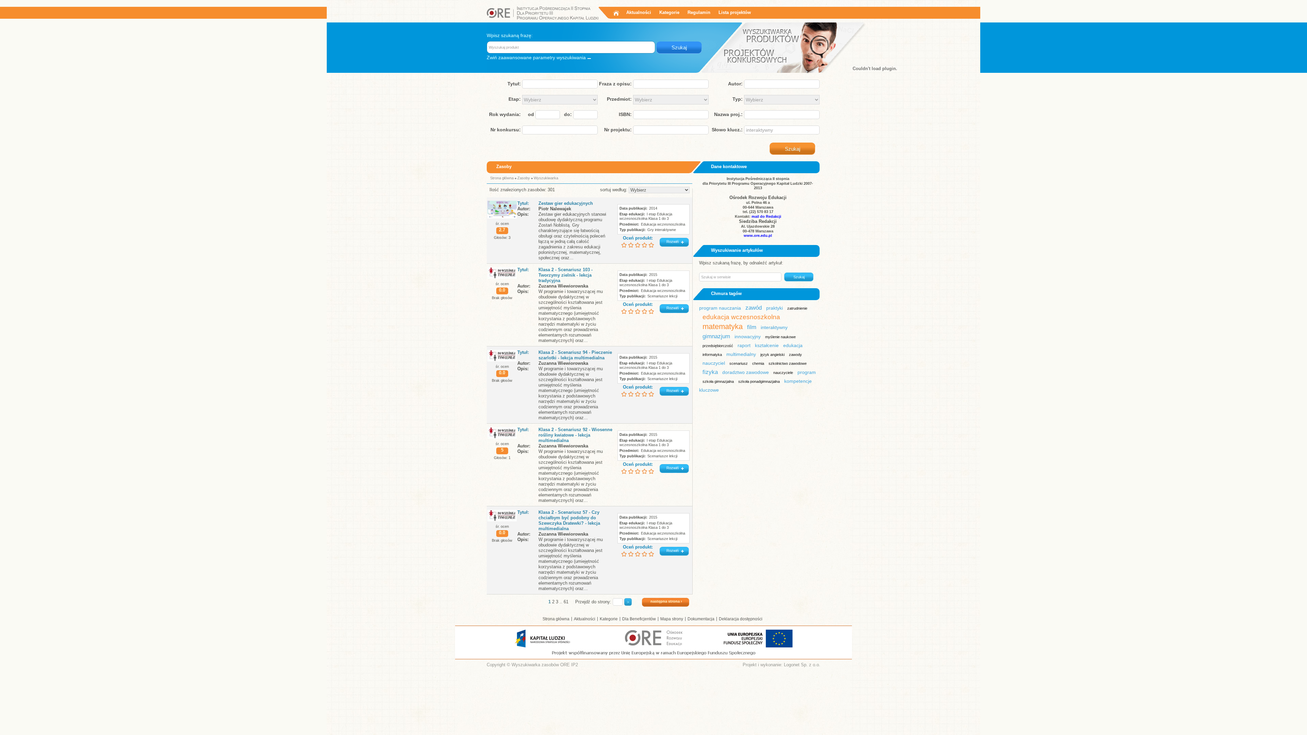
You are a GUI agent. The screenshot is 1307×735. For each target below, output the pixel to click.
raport (744, 345)
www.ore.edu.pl (758, 235)
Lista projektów (735, 12)
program (806, 372)
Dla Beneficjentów (639, 619)
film (751, 327)
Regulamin (699, 12)
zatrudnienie (797, 308)
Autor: (735, 83)
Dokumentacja (701, 619)
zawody (795, 355)
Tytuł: (514, 83)
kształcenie (767, 345)
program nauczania (720, 308)
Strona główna (502, 178)
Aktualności (638, 12)
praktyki (774, 308)
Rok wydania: (505, 114)
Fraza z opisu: (615, 83)
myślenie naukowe (780, 337)
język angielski (772, 355)
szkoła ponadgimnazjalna (759, 381)
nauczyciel (714, 363)
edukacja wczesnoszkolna (741, 317)
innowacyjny (748, 336)
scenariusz (738, 363)
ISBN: (625, 114)
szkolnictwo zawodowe (788, 363)
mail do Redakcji (766, 216)
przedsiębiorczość (718, 346)
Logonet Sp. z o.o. (802, 664)
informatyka (712, 355)
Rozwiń (672, 242)
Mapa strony (671, 619)
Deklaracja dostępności (740, 619)
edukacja (793, 345)
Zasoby (523, 178)
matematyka (723, 326)
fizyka (710, 372)
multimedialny (741, 354)
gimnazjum (716, 336)
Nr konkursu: (505, 129)
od (531, 114)
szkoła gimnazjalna (718, 381)
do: (568, 114)
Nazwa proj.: (728, 114)
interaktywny (774, 327)
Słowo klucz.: (727, 129)
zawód (753, 308)
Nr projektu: (618, 129)
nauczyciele (783, 373)
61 (566, 601)
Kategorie (669, 12)
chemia (758, 363)
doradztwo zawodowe (745, 372)
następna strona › (666, 601)
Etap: (515, 99)
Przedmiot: (619, 99)
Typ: (737, 99)
